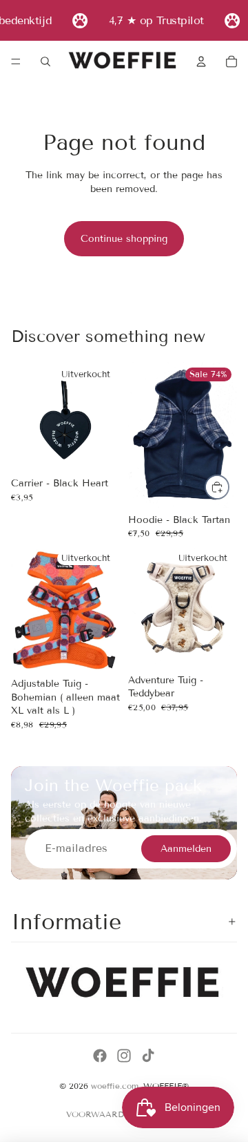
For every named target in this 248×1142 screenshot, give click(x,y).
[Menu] (16, 61)
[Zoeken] (45, 61)
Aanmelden (186, 849)
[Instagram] (124, 1055)
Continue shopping (124, 239)
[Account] (201, 61)
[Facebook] (100, 1055)
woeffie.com (114, 1086)
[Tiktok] (148, 1055)
